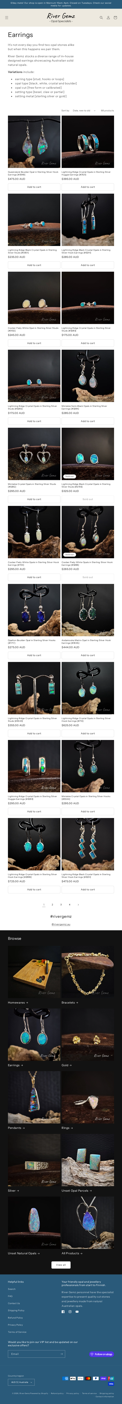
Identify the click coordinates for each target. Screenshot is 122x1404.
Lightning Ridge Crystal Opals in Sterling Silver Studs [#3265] (32, 407)
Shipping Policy (16, 1310)
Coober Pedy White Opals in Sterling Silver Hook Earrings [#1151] (33, 563)
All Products (70, 1253)
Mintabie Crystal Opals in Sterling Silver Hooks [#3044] (86, 797)
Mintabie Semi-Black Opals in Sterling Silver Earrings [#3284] (84, 407)
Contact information (105, 1396)
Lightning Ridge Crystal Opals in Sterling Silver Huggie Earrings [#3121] (86, 173)
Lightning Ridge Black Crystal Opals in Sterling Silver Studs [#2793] (86, 485)
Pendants (14, 1128)
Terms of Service (17, 1332)
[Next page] (78, 904)
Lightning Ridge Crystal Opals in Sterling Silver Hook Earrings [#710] (86, 719)
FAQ (10, 1296)
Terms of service (89, 1393)
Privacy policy (72, 1393)
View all (61, 1264)
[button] (6, 17)
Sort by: (65, 110)
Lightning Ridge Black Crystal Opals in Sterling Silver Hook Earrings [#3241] (86, 251)
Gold (65, 1065)
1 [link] (43, 904)
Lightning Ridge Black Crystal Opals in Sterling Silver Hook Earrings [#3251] (86, 875)
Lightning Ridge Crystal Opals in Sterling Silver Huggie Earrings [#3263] (32, 797)
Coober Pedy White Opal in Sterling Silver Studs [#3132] (33, 329)
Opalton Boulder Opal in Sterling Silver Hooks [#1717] (31, 641)
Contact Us (14, 1303)
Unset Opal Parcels (75, 1190)
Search (12, 1289)
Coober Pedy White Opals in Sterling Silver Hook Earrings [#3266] (87, 563)
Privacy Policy (15, 1324)
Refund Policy (15, 1317)
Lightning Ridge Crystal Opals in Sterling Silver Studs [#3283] (86, 329)
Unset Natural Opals (22, 1253)
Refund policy (57, 1393)
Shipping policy (107, 1393)
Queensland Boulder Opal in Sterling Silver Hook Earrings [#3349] (33, 173)
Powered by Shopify (39, 1393)
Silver (12, 1190)
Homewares (16, 1002)
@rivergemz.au (61, 924)
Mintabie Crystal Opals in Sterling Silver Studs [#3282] (32, 485)
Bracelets (68, 1002)
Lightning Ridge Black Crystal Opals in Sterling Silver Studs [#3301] (32, 251)
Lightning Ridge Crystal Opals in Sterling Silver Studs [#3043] (32, 719)
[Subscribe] (61, 1354)
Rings (66, 1128)
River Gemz (25, 1393)
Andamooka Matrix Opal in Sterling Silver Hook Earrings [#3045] (86, 641)
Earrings (14, 1065)
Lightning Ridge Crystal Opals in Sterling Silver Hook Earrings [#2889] (32, 875)
